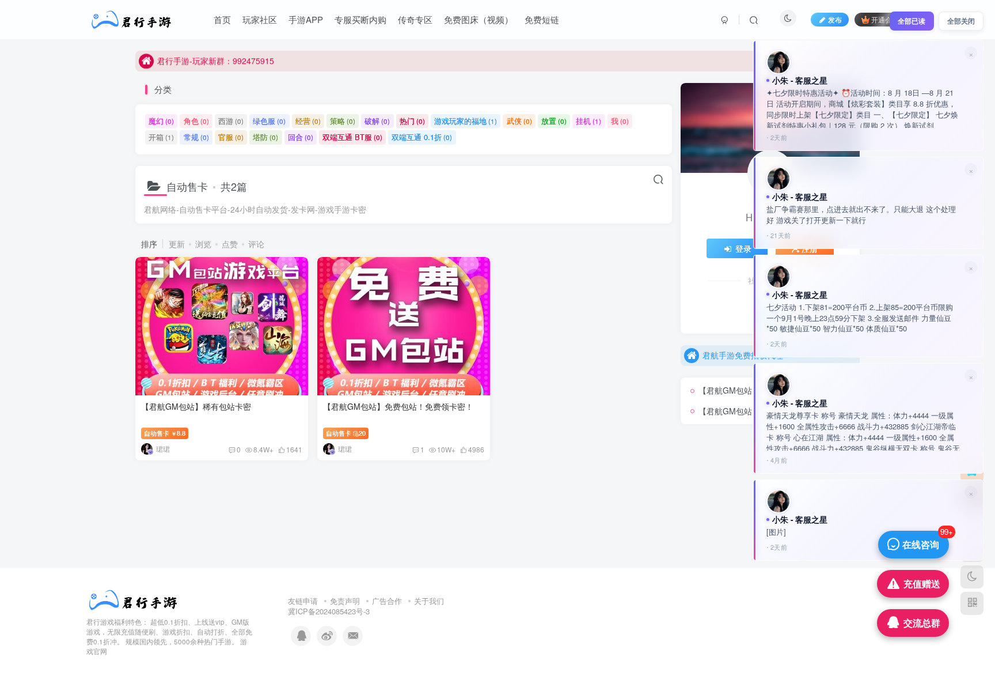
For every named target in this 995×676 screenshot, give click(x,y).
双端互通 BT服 (352, 136)
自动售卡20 (346, 432)
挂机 (588, 120)
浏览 (203, 244)
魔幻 (161, 120)
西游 (231, 120)
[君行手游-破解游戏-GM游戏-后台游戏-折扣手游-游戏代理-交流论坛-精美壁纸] (133, 599)
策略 (342, 120)
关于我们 (429, 600)
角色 (196, 120)
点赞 (230, 244)
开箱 (161, 136)
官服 (231, 136)
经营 (308, 120)
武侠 (519, 120)
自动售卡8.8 (164, 432)
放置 (554, 120)
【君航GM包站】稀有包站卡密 (196, 406)
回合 (300, 136)
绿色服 (269, 120)
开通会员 (885, 19)
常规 (196, 136)
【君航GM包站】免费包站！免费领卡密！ (398, 406)
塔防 (265, 136)
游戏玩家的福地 (465, 120)
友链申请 (303, 600)
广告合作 (387, 600)
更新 (177, 244)
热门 (412, 120)
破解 (377, 120)
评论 (256, 244)
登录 (743, 248)
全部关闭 (961, 21)
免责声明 (345, 600)
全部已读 (911, 21)
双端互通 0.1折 (422, 136)
